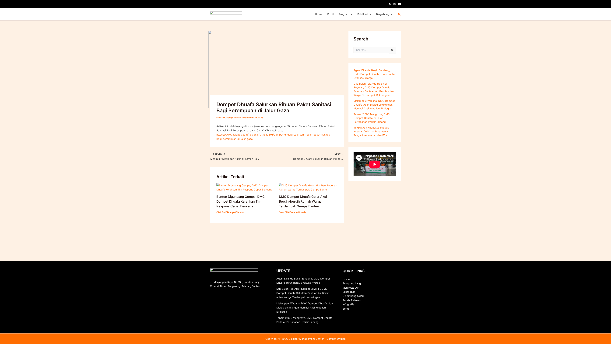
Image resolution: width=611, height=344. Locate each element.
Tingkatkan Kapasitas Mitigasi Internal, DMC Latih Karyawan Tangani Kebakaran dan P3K (372, 131)
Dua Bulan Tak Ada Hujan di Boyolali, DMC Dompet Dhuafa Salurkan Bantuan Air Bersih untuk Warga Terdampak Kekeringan (302, 293)
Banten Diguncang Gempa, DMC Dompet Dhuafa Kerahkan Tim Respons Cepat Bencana (240, 201)
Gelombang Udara (354, 295)
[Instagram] (394, 4)
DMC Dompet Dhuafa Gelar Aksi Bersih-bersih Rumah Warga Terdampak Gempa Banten (303, 201)
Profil (330, 14)
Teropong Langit (352, 283)
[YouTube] (399, 4)
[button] (350, 14)
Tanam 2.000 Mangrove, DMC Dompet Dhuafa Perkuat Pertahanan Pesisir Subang (372, 118)
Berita (346, 308)
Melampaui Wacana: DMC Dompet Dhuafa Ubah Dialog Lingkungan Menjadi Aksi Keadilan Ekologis (374, 104)
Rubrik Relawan (352, 300)
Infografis (348, 304)
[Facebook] (390, 4)
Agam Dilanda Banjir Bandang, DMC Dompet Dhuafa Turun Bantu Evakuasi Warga (374, 74)
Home (318, 14)
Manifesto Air (351, 287)
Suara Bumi (349, 291)
